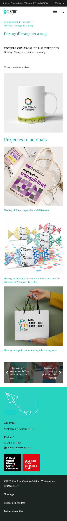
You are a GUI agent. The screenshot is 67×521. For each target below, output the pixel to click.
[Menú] (55, 11)
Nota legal (9, 494)
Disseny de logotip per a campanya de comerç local (30, 350)
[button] (62, 11)
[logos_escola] (33, 462)
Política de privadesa (14, 502)
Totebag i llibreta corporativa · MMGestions (26, 210)
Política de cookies (13, 511)
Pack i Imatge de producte (18, 67)
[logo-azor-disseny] (10, 11)
